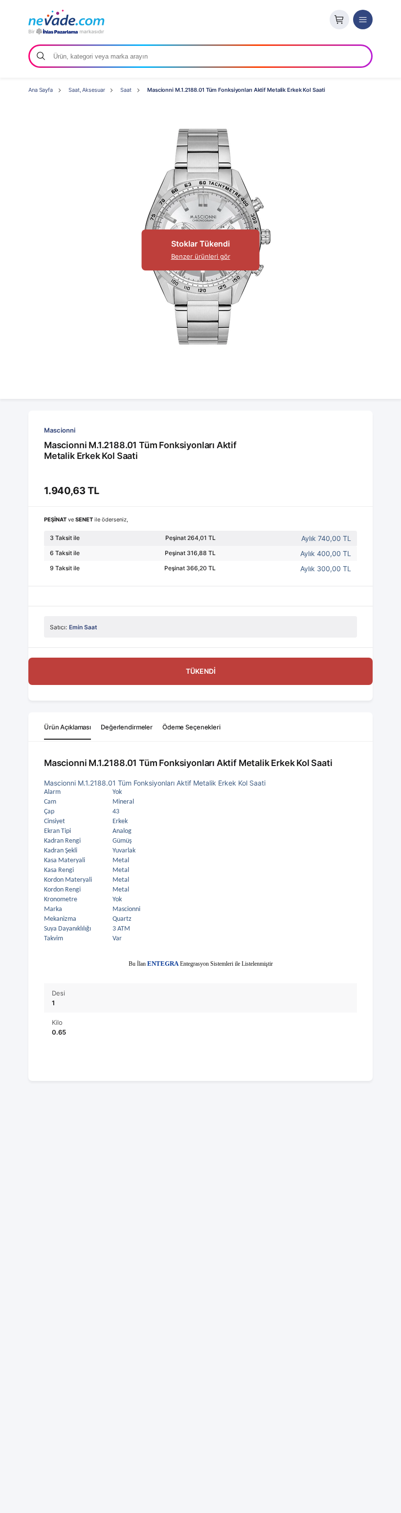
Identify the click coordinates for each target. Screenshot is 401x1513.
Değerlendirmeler (127, 727)
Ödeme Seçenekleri (191, 727)
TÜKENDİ (201, 671)
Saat (126, 89)
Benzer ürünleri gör (200, 256)
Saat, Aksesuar (86, 89)
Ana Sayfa (40, 89)
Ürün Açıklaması (67, 727)
